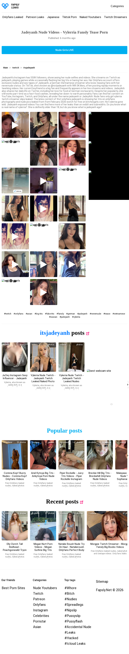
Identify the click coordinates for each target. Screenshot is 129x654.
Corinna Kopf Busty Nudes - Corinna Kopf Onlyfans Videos (15, 476)
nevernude (96, 313)
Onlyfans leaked (12, 17)
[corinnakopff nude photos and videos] (15, 454)
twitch (8, 313)
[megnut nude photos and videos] (43, 525)
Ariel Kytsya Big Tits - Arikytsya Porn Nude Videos (43, 476)
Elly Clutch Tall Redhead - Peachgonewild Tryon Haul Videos (15, 548)
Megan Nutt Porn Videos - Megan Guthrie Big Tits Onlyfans (43, 548)
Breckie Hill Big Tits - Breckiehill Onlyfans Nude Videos (100, 476)
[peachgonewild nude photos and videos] (15, 525)
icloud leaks (76, 644)
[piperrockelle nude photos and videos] (71, 454)
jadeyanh (83, 313)
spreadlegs (75, 605)
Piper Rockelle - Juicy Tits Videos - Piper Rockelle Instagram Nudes (71, 478)
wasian (53, 317)
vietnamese (119, 313)
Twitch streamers (115, 17)
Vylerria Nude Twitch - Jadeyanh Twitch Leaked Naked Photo (43, 378)
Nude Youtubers (45, 588)
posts (77, 332)
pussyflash (74, 621)
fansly (61, 313)
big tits (39, 313)
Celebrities (41, 616)
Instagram (40, 610)
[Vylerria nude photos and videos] (15, 357)
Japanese (53, 17)
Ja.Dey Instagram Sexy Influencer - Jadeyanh (14, 377)
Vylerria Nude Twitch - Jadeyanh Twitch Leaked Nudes (71, 378)
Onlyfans (39, 605)
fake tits (50, 313)
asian (29, 313)
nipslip (72, 610)
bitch (70, 593)
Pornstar (39, 621)
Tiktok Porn (69, 17)
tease (107, 313)
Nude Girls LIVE (64, 50)
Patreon (39, 599)
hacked (72, 638)
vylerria (76, 317)
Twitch (38, 593)
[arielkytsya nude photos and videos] (43, 454)
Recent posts (62, 501)
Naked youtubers (90, 17)
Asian (37, 627)
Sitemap (102, 582)
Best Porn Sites (13, 588)
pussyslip (73, 616)
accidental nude (79, 627)
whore (71, 588)
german (71, 313)
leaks (71, 632)
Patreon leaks (35, 17)
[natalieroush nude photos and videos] (71, 525)
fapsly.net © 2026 (109, 590)
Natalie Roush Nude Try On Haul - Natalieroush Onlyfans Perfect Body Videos (71, 548)
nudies (72, 599)
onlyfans (19, 313)
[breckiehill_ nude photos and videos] (100, 454)
